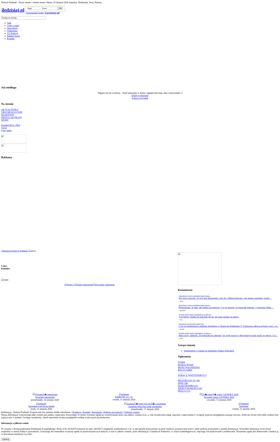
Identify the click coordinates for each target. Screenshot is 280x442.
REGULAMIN (185, 370)
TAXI (4, 128)
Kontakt (10, 38)
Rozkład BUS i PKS (10, 125)
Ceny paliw (6, 130)
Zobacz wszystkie (140, 98)
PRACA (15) (184, 391)
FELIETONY (7, 115)
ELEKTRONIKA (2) (188, 385)
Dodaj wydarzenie (140, 95)
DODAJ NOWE (186, 365)
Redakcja (76, 412)
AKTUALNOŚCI (9, 109)
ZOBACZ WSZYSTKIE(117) (192, 375)
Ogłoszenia (12, 31)
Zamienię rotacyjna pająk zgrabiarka (145, 406)
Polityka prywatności (113, 412)
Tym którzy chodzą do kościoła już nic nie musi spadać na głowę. (209, 317)
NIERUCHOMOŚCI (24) (190, 388)
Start (9, 23)
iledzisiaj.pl (13, 10)
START (181, 362)
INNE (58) (183, 383)
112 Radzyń (12, 33)
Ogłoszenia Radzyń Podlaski (14, 251)
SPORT (4, 120)
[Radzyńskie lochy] (13, 152)
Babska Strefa (13, 36)
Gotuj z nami (13, 25)
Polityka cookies (132, 412)
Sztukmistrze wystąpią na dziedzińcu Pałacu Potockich (209, 351)
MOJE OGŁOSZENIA (189, 367)
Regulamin (97, 412)
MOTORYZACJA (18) (189, 380)
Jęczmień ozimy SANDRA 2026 (219, 397)
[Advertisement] (88, 62)
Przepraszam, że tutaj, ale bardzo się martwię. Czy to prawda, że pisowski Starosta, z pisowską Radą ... (226, 307)
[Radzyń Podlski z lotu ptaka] (13, 142)
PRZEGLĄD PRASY (11, 117)
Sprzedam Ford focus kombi (41, 406)
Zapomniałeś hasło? (34, 13)
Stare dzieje (12, 28)
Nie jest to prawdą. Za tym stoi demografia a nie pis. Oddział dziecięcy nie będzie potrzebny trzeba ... (225, 298)
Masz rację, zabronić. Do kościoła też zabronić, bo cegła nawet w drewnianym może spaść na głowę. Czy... (228, 335)
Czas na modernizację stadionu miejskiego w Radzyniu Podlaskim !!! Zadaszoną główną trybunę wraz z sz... (229, 326)
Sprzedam (243, 406)
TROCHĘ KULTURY (12, 112)
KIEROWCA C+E (124, 397)
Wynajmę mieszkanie (45, 397)
